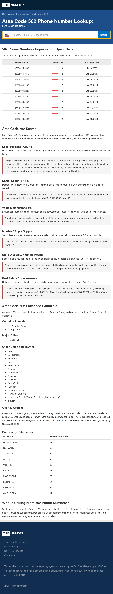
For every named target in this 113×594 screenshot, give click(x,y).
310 (68, 413)
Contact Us (9, 555)
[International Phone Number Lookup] (13, 5)
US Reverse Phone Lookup (15, 13)
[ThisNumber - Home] (13, 534)
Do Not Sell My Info (13, 550)
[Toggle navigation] (107, 5)
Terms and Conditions (15, 542)
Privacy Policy (11, 546)
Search (103, 34)
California (36, 13)
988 (62, 420)
